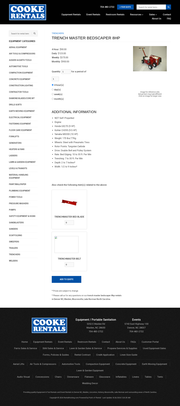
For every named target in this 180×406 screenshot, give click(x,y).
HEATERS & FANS (16, 149)
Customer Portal (150, 342)
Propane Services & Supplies (122, 348)
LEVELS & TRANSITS (18, 168)
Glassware (104, 377)
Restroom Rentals (115, 14)
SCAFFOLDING (15, 235)
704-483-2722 (107, 7)
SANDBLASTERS (16, 222)
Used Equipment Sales (154, 348)
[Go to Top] (174, 400)
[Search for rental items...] (168, 7)
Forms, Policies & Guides (56, 354)
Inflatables (121, 377)
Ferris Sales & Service (25, 348)
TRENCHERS (14, 254)
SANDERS (13, 229)
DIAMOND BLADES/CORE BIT (22, 98)
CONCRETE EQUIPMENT (19, 79)
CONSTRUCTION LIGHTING (21, 85)
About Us (156, 18)
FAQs (133, 342)
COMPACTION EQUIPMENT (21, 73)
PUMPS (12, 210)
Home (25, 342)
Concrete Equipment (125, 364)
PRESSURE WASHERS (19, 203)
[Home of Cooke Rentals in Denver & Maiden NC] (27, 13)
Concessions (42, 377)
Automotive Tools (71, 364)
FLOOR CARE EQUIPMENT (20, 130)
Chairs (58, 377)
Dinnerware (73, 377)
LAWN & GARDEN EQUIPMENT (22, 162)
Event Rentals (93, 14)
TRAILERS (13, 248)
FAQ (169, 18)
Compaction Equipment (98, 364)
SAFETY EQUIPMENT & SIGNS (22, 216)
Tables (148, 377)
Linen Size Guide (128, 354)
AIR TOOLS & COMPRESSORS (22, 54)
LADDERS (13, 155)
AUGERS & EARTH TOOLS (20, 60)
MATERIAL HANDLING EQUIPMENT (18, 176)
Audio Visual (23, 377)
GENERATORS (15, 143)
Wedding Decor (90, 383)
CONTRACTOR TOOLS (18, 92)
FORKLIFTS (14, 136)
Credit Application (105, 354)
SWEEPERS (14, 242)
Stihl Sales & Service (53, 348)
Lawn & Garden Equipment (90, 370)
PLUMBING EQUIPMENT (19, 191)
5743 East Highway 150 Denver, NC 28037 (136, 324)
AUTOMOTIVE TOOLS (18, 66)
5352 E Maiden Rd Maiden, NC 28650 (96, 324)
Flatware (89, 377)
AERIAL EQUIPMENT (18, 47)
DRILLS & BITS (15, 105)
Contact (167, 14)
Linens (135, 377)
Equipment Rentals (71, 14)
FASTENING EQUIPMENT (20, 124)
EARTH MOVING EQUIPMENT (22, 111)
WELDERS (13, 261)
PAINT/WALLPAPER (17, 184)
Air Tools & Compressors (43, 364)
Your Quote (126, 7)
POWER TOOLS (15, 197)
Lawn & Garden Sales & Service (85, 348)
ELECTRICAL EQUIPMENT (20, 117)
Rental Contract (83, 354)
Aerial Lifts (18, 364)
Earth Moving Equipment (154, 364)
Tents (160, 377)
